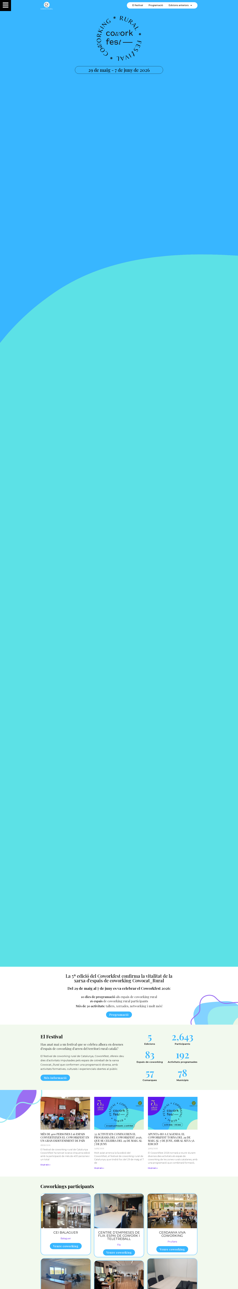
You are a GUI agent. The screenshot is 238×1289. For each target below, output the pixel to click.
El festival (137, 5)
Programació (155, 5)
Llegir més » (45, 1165)
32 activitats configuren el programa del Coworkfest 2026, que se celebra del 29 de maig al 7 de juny (118, 1139)
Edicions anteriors (179, 5)
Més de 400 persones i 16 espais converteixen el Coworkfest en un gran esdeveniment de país (64, 1137)
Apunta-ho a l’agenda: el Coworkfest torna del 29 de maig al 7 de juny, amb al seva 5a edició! (171, 1139)
